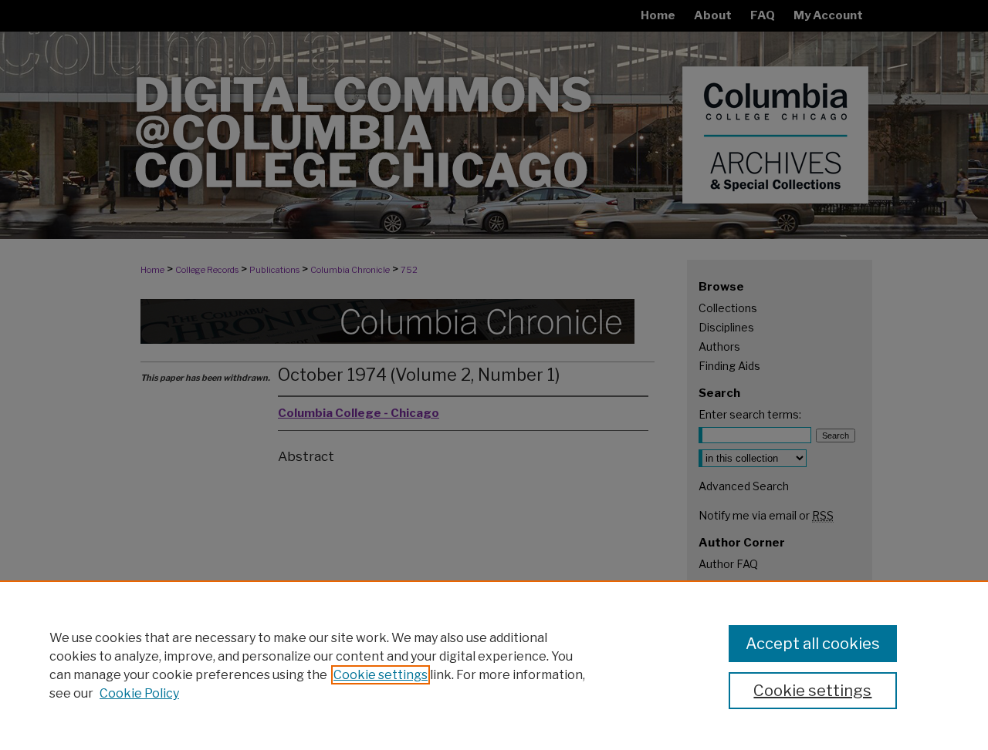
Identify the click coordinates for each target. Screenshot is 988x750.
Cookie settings (380, 675)
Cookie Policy (139, 693)
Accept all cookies (813, 643)
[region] (494, 665)
